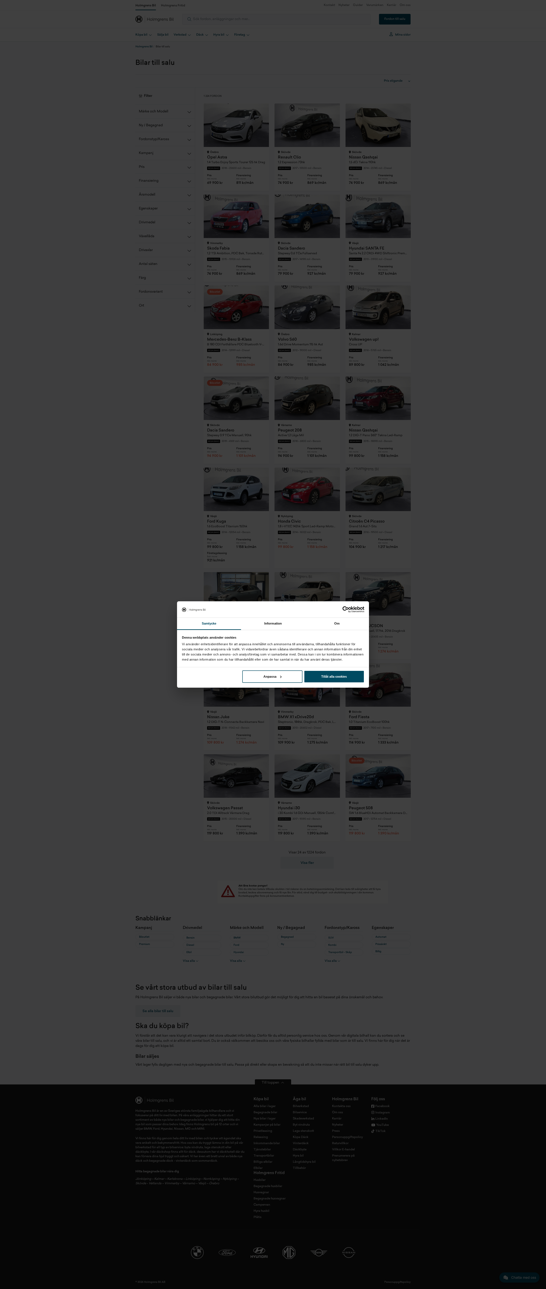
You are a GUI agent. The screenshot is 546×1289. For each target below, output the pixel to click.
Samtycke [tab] (209, 623)
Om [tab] (337, 623)
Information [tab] (273, 623)
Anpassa (269, 676)
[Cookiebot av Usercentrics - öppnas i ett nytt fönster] (345, 609)
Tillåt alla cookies (334, 676)
